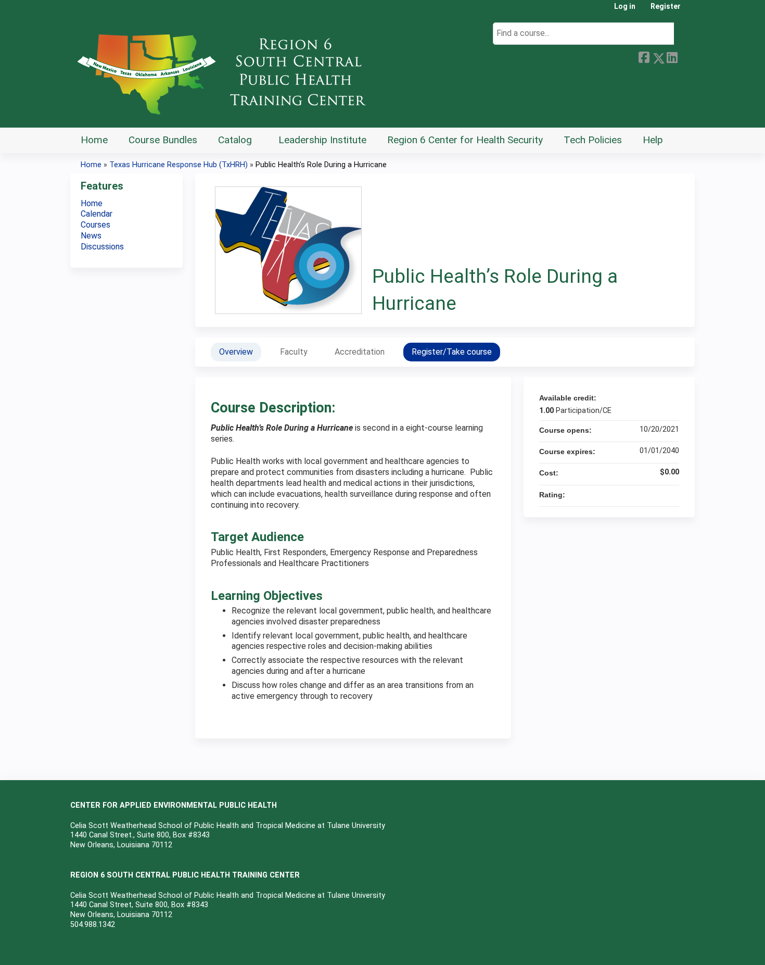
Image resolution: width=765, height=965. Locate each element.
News (91, 236)
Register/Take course (452, 352)
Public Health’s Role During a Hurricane (321, 164)
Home (94, 140)
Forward (686, 56)
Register (666, 6)
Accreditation (360, 352)
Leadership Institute (322, 140)
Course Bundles (163, 140)
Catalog (235, 140)
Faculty (294, 352)
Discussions (102, 247)
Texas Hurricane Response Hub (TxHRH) (178, 164)
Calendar (96, 214)
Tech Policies (593, 140)
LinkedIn (672, 56)
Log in (624, 6)
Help (653, 140)
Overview (236, 352)
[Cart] (691, 10)
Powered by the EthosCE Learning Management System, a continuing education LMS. (658, 948)
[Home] (226, 70)
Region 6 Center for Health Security (465, 140)
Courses (95, 225)
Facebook (644, 56)
